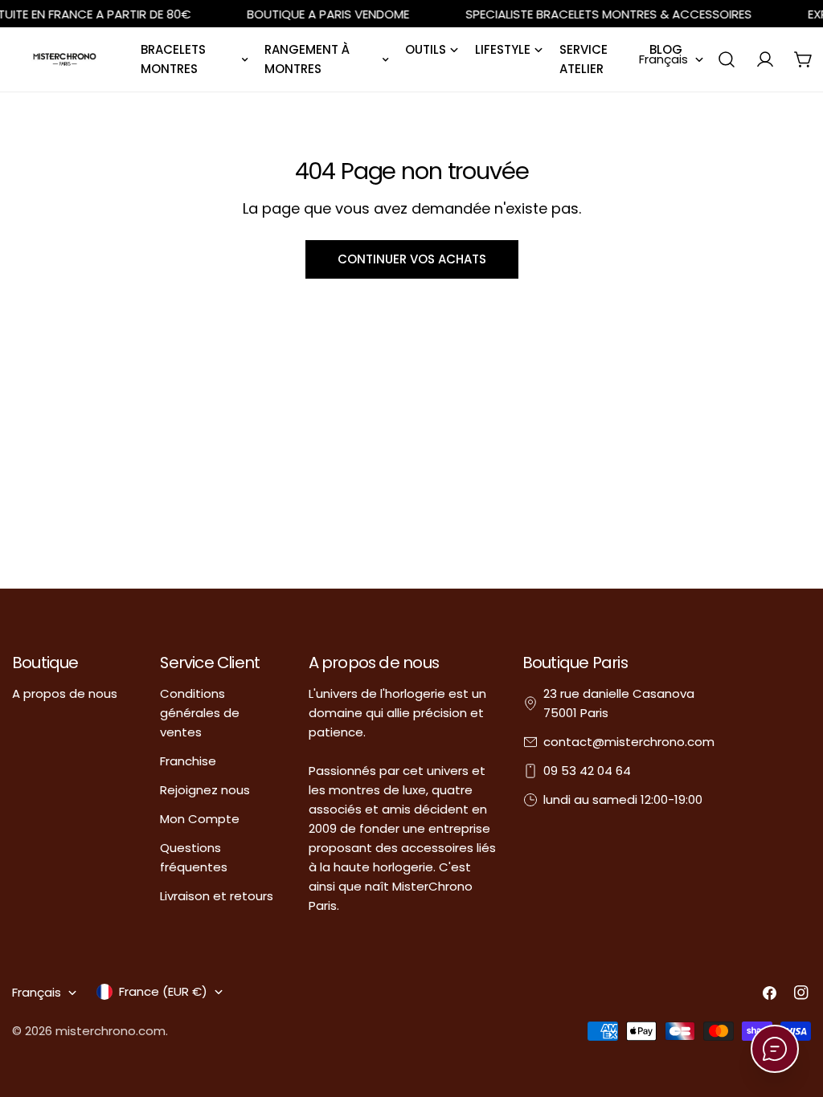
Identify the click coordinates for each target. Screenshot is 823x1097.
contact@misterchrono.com (628, 741)
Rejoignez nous (205, 789)
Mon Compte (200, 818)
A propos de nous (64, 693)
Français (663, 59)
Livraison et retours (216, 895)
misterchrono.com (110, 1030)
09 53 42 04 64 (587, 770)
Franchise (188, 760)
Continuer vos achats (412, 259)
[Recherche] (726, 59)
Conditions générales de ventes (200, 712)
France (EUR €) (163, 991)
